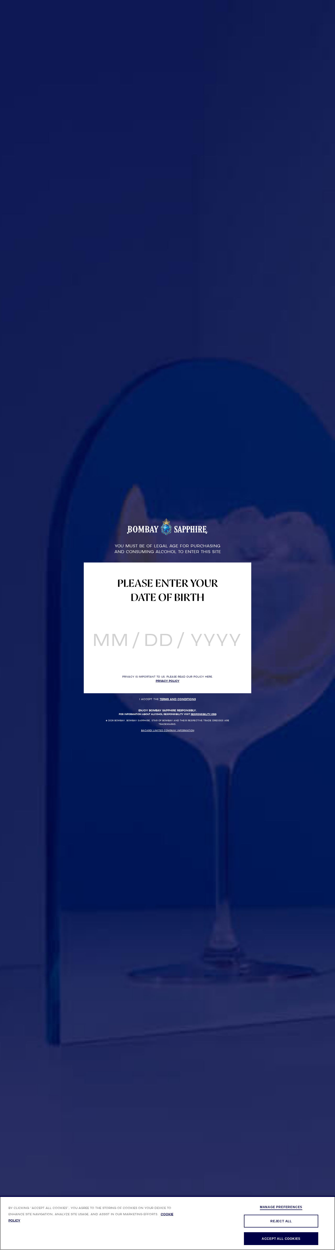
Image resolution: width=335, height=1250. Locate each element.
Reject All (281, 1221)
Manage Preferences (281, 1207)
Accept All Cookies (281, 1239)
